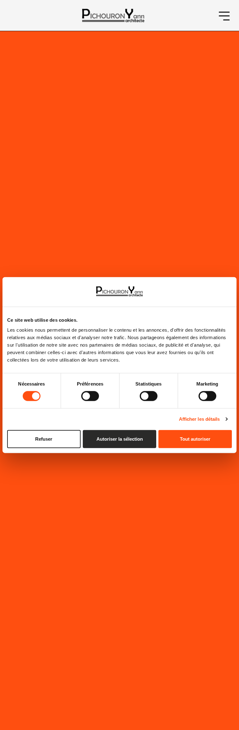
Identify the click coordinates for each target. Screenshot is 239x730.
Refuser (43, 438)
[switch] (90, 396)
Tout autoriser (195, 438)
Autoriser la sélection (119, 438)
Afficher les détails (199, 419)
